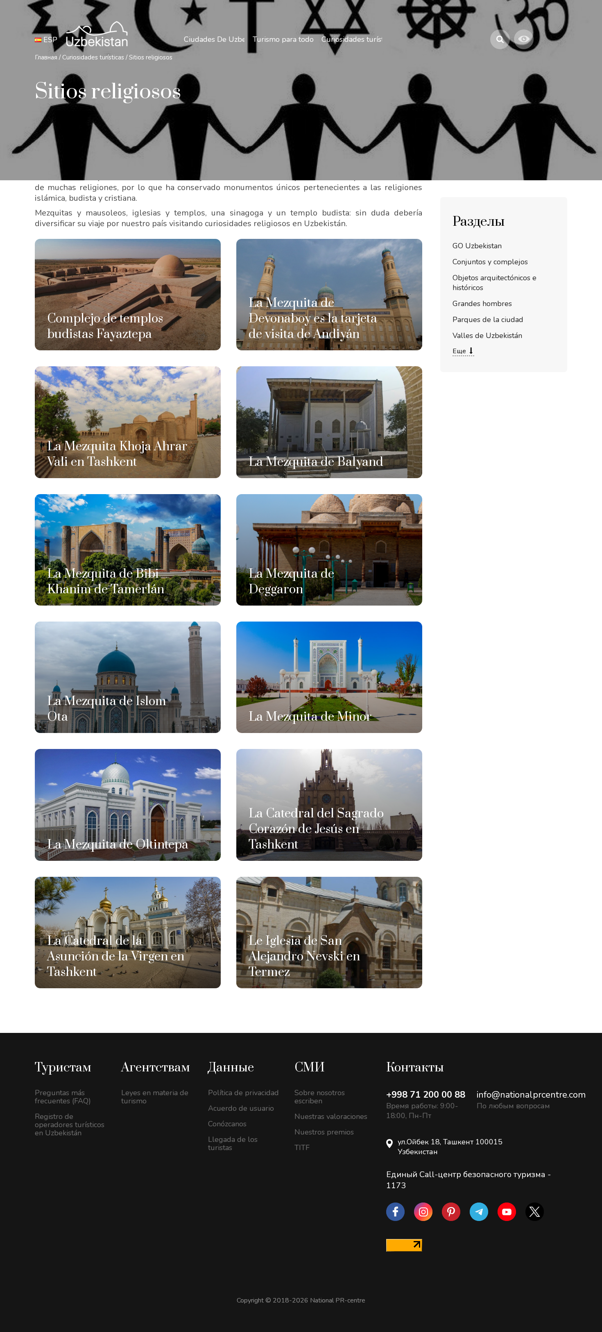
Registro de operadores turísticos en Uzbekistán (69, 1124)
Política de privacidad (243, 1093)
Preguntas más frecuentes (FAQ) (63, 1097)
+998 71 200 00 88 (425, 1095)
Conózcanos (227, 1124)
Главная (46, 57)
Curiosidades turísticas (94, 57)
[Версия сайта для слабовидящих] (524, 39)
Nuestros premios (324, 1132)
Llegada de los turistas (233, 1143)
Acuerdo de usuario (241, 1108)
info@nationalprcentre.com (531, 1095)
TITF (302, 1148)
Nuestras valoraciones (330, 1116)
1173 (396, 1185)
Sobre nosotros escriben (319, 1097)
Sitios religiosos (150, 57)
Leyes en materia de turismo (154, 1097)
